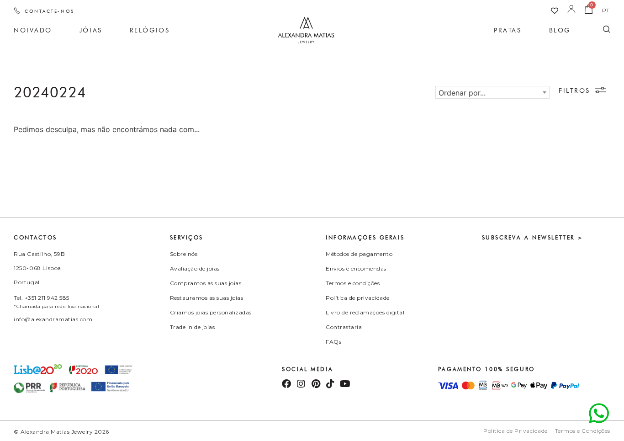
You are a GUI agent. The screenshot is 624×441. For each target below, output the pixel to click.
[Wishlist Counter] (554, 10)
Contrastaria (344, 327)
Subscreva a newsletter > (532, 237)
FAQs (333, 341)
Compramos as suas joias (206, 283)
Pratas (507, 30)
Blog (560, 30)
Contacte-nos (49, 11)
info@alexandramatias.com (53, 319)
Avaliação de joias (195, 268)
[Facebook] (286, 383)
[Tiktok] (330, 383)
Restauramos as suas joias (206, 297)
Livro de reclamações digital (365, 312)
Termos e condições (353, 283)
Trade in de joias (192, 327)
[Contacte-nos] (17, 10)
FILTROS (574, 90)
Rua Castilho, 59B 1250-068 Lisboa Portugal (39, 268)
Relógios (149, 30)
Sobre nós (184, 253)
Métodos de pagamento (359, 253)
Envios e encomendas (356, 268)
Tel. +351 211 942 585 (41, 297)
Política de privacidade (358, 297)
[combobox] (492, 92)
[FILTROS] (600, 90)
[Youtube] (344, 383)
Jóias (90, 30)
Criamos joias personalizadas (211, 312)
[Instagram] (301, 383)
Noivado (33, 30)
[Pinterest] (315, 383)
